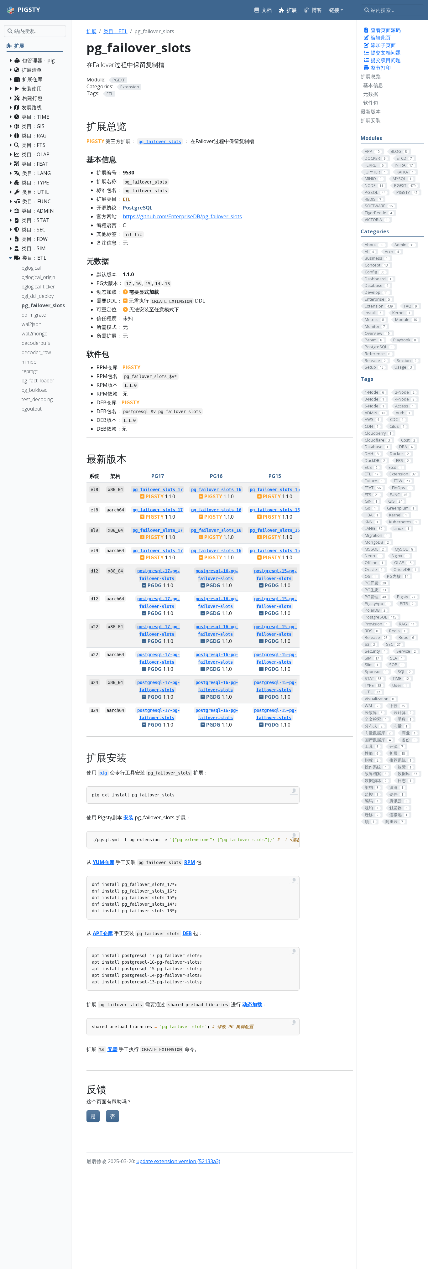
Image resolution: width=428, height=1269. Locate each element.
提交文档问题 (385, 52)
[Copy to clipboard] (293, 790)
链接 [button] (334, 10)
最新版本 (371, 111)
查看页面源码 (385, 30)
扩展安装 (371, 120)
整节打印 (380, 67)
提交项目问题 (385, 60)
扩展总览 (371, 76)
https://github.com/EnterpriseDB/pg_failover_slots (182, 216)
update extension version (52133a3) (178, 1161)
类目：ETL (115, 31)
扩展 (91, 31)
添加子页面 (382, 45)
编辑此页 (380, 37)
